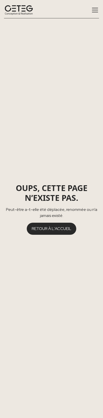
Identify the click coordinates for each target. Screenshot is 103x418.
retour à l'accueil (51, 228)
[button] (94, 10)
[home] (19, 10)
